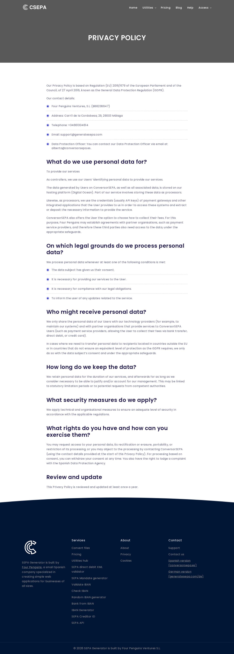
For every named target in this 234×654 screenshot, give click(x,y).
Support (174, 548)
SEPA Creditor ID (83, 616)
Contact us (176, 554)
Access (203, 7)
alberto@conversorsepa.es (71, 148)
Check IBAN (80, 591)
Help (190, 7)
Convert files (81, 548)
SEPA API (78, 623)
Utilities (148, 7)
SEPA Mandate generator (90, 578)
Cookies (126, 561)
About (124, 548)
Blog (179, 7)
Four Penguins (32, 567)
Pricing (166, 7)
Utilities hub (80, 561)
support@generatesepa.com (81, 135)
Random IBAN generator (89, 597)
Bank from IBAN (83, 604)
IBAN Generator (83, 610)
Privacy (125, 554)
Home (133, 7)
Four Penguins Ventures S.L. (141, 648)
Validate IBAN (81, 585)
